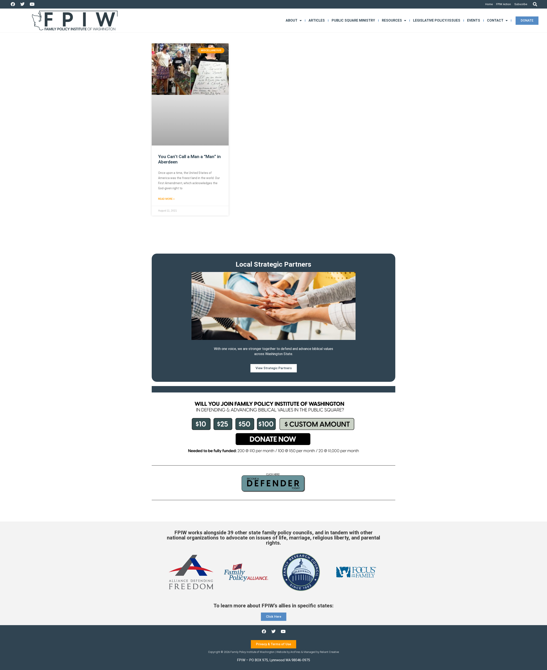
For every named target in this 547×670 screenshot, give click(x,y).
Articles (317, 20)
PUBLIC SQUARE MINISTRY (353, 20)
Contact (495, 20)
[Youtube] (32, 4)
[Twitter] (22, 4)
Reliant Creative (329, 652)
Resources (392, 20)
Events (473, 20)
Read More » (166, 198)
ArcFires (295, 652)
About (291, 20)
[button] (534, 4)
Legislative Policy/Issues (436, 20)
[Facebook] (13, 4)
